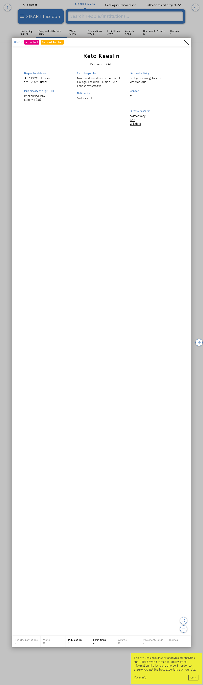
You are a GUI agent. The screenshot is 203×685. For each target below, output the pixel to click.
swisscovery (138, 116)
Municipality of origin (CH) (39, 91)
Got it (193, 678)
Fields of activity (139, 73)
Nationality (83, 93)
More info (140, 677)
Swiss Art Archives (52, 42)
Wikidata (135, 123)
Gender (134, 91)
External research (140, 111)
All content (31, 42)
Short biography (86, 73)
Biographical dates (35, 73)
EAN (132, 119)
